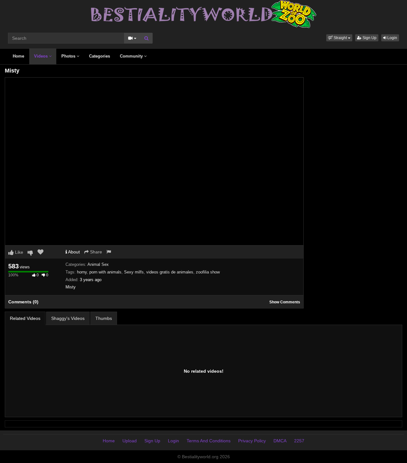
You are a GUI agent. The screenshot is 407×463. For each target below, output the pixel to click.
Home (18, 56)
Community (132, 56)
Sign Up (369, 38)
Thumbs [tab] (103, 318)
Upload (129, 440)
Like (18, 252)
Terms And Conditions (209, 440)
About (73, 251)
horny (82, 272)
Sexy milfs (134, 272)
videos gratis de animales (169, 272)
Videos (41, 56)
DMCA (279, 440)
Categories (99, 56)
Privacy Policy (252, 440)
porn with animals (105, 272)
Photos (69, 56)
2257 (299, 440)
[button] (339, 37)
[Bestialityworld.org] (203, 13)
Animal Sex (98, 264)
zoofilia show (208, 272)
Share (95, 251)
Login (391, 38)
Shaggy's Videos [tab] (68, 318)
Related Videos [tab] (25, 318)
